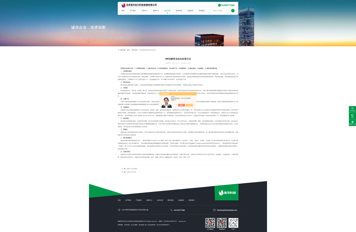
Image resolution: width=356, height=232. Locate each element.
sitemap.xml (182, 221)
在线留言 (190, 10)
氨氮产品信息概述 (132, 168)
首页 (122, 10)
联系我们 (202, 10)
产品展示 (139, 200)
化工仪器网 (134, 225)
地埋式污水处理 (131, 172)
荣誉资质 (179, 10)
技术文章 (167, 10)
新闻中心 (156, 10)
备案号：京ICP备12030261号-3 (168, 221)
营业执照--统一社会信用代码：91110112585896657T (154, 225)
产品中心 (144, 10)
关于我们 (133, 10)
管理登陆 (120, 225)
